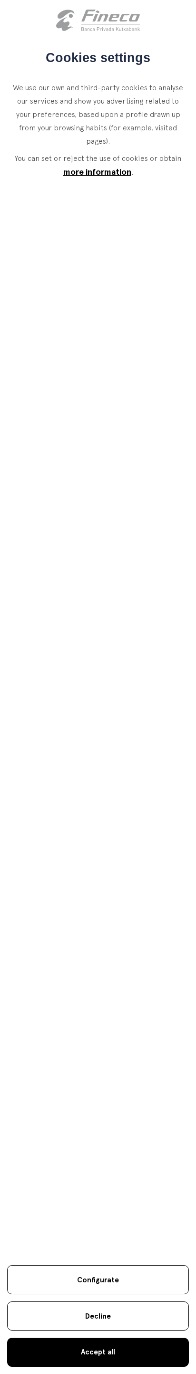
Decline (98, 1316)
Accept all (98, 1351)
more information (97, 172)
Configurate (98, 1279)
